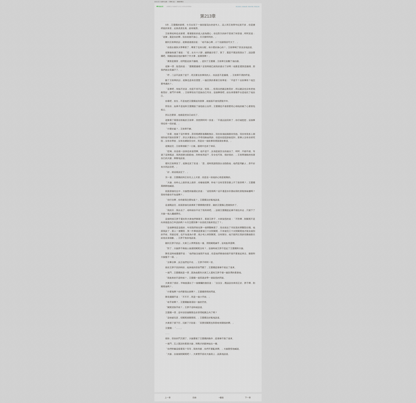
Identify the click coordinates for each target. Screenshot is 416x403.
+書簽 (221, 398)
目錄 (194, 398)
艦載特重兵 (180, 1)
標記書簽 (238, 6)
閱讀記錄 (256, 6)
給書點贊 (244, 6)
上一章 (168, 398)
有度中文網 (163, 1)
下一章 (248, 398)
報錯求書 (250, 6)
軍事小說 (172, 1)
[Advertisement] (208, 373)
